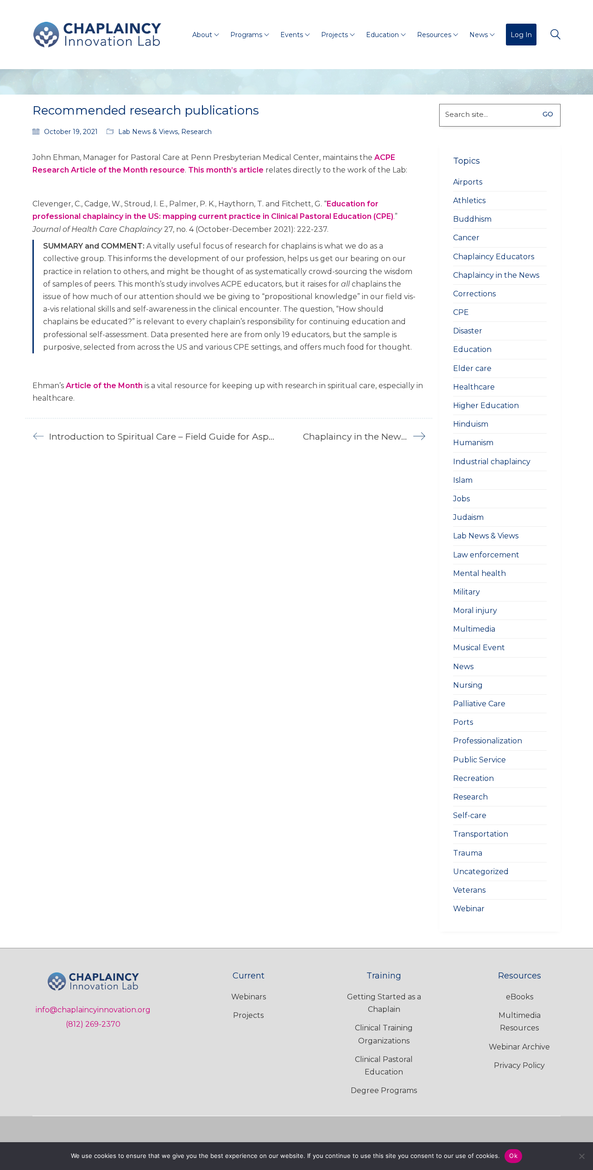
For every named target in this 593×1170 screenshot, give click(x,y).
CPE (461, 312)
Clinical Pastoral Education (384, 1065)
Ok (513, 1155)
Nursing (468, 685)
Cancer (466, 237)
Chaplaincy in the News (496, 275)
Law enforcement (486, 554)
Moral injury (475, 610)
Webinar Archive (519, 1046)
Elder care (472, 368)
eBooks (519, 996)
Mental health (479, 573)
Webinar (469, 908)
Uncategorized (481, 871)
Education (472, 349)
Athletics (469, 200)
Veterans (469, 890)
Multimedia (474, 629)
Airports (467, 182)
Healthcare (474, 387)
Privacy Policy (519, 1065)
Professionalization (487, 740)
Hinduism (470, 424)
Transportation (480, 834)
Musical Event (479, 647)
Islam (463, 480)
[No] (581, 1156)
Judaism (468, 517)
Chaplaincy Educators (493, 256)
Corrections (474, 293)
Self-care (469, 815)
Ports (463, 722)
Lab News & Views (148, 132)
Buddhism (472, 219)
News (463, 666)
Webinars (248, 996)
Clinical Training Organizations (384, 1034)
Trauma (467, 853)
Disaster (467, 330)
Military (466, 592)
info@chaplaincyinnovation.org (93, 1009)
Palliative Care (479, 703)
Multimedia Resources (519, 1021)
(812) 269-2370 (93, 1024)
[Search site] (555, 35)
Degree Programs (384, 1090)
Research (196, 132)
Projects (248, 1015)
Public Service (479, 759)
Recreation (473, 778)
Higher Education (486, 405)
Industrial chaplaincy (491, 461)
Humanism (473, 442)
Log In (521, 35)
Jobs (461, 498)
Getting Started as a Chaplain (384, 1003)
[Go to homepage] (97, 34)
